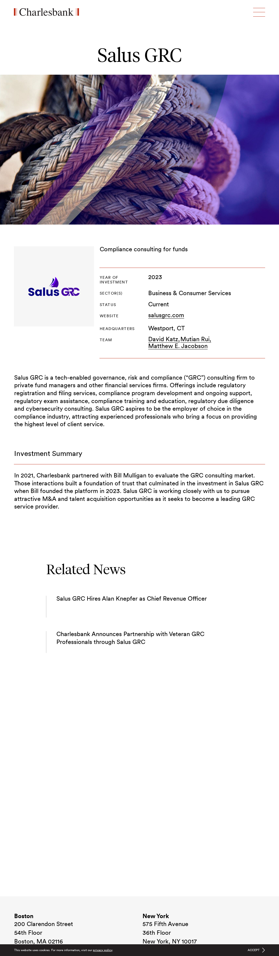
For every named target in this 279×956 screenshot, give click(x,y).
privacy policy (102, 950)
